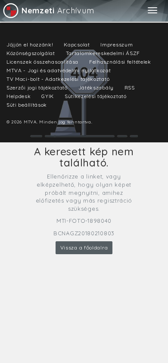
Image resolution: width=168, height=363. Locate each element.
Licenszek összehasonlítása (42, 61)
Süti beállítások (26, 105)
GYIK (47, 96)
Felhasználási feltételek (120, 61)
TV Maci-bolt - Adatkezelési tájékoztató (57, 79)
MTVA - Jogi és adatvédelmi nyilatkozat (58, 70)
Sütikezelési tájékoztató (96, 96)
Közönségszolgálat (30, 53)
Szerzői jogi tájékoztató (37, 87)
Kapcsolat (77, 44)
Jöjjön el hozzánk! (29, 44)
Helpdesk (18, 96)
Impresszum (116, 44)
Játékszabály (96, 87)
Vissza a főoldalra (84, 247)
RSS (129, 87)
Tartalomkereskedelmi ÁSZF (103, 53)
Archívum (58, 10)
